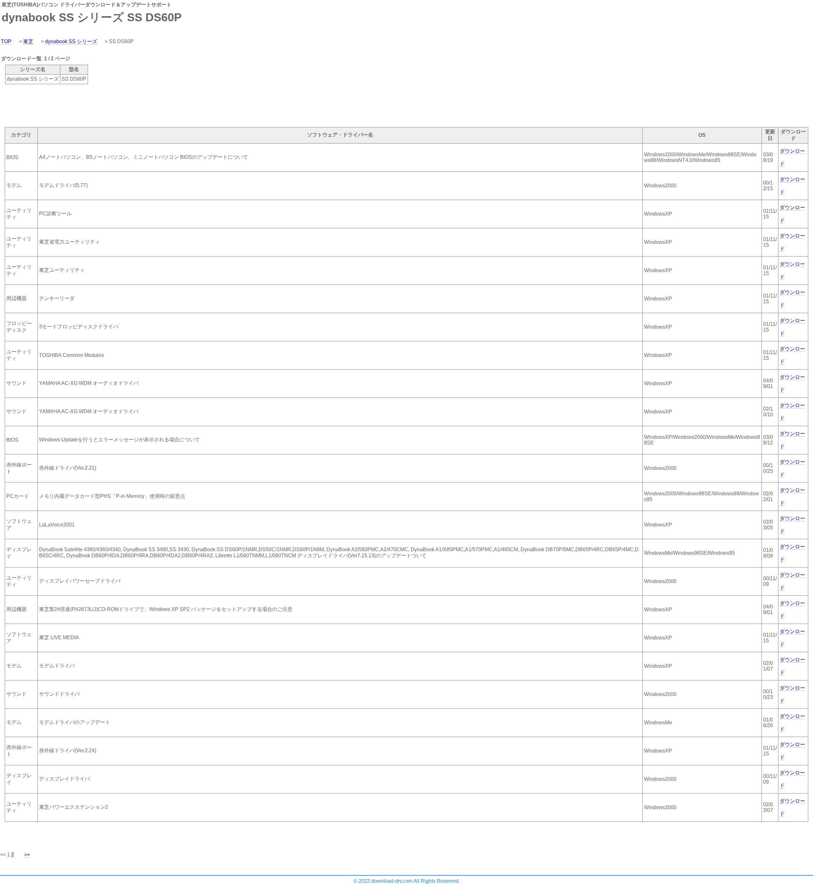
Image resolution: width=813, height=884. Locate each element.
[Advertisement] (115, 105)
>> (27, 854)
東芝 (28, 41)
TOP (6, 41)
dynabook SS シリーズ (71, 41)
